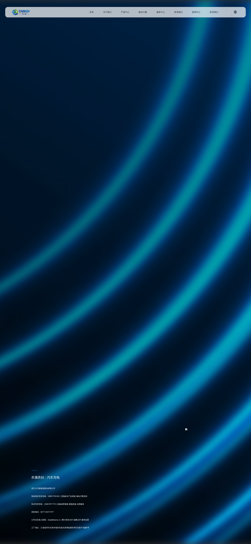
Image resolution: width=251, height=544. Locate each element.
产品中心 (125, 12)
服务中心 (160, 12)
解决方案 (143, 12)
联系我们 (178, 12)
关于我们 (107, 12)
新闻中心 (196, 12)
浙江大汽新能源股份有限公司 (21, 12)
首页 (92, 12)
